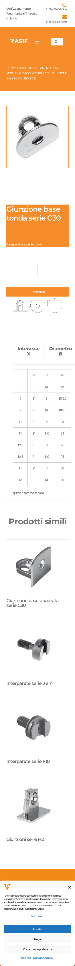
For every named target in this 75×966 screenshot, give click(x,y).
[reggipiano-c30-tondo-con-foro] (37, 137)
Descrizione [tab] (38, 292)
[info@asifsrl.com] (64, 17)
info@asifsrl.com (56, 21)
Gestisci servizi (36, 916)
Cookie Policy (25, 958)
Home (10, 68)
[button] (69, 887)
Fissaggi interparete (34, 73)
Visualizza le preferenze (37, 949)
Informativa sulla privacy (43, 958)
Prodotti (24, 68)
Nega (37, 939)
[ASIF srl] (19, 41)
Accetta (37, 929)
